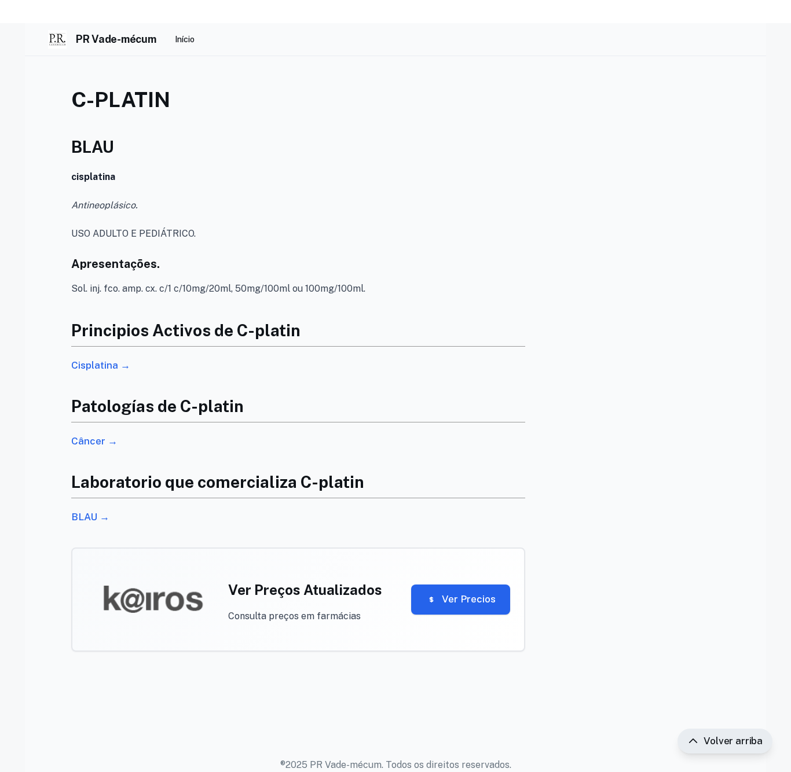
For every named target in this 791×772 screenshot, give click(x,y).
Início (185, 39)
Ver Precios (469, 599)
